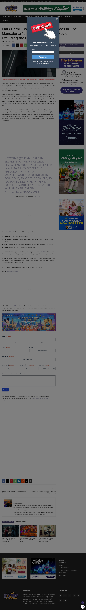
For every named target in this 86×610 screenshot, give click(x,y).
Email (33, 49)
